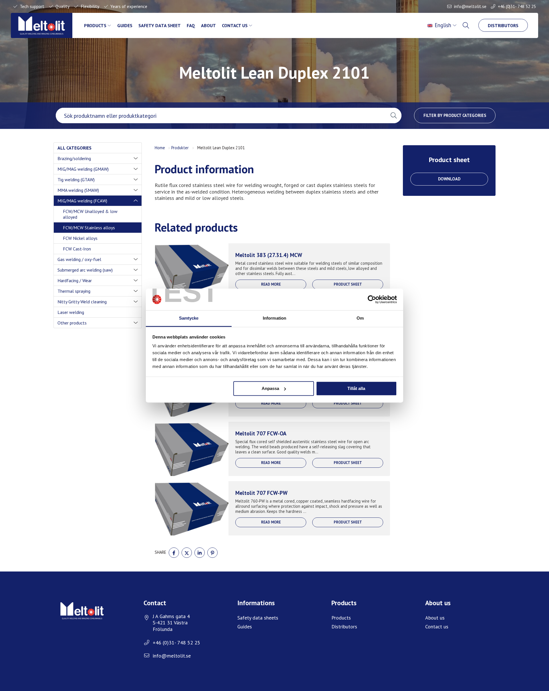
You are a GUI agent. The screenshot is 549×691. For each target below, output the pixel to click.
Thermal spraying (73, 291)
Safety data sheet (159, 25)
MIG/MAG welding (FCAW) (82, 201)
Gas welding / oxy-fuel (79, 259)
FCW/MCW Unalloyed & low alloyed (90, 214)
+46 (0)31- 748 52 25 (517, 6)
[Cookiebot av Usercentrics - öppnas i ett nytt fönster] (372, 299)
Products (95, 25)
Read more (271, 284)
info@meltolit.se (470, 6)
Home (160, 147)
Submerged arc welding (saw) (85, 270)
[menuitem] (442, 25)
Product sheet (348, 284)
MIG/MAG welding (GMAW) (83, 169)
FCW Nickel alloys (80, 238)
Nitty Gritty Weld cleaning (82, 301)
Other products (72, 323)
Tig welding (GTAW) (76, 179)
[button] (393, 115)
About (208, 25)
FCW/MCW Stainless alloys (89, 227)
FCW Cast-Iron (77, 249)
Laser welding (70, 312)
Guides (124, 25)
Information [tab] (274, 318)
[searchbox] (221, 115)
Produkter (180, 147)
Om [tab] (360, 318)
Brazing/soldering (74, 158)
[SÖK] (466, 25)
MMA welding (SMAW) (78, 190)
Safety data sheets (257, 617)
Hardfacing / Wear (74, 280)
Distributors (503, 25)
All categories (74, 148)
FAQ (191, 25)
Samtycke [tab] (189, 318)
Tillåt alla (356, 388)
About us (435, 617)
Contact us (235, 25)
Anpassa (270, 388)
